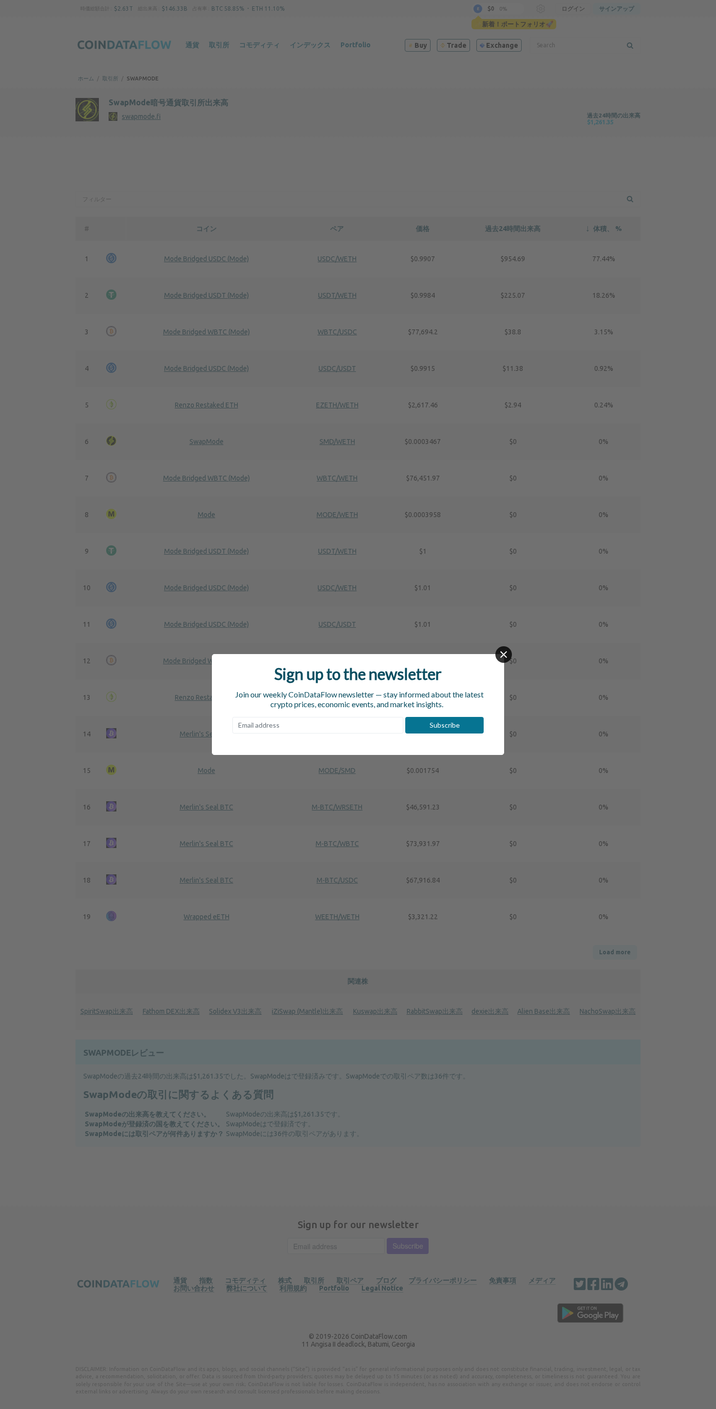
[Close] (503, 654)
